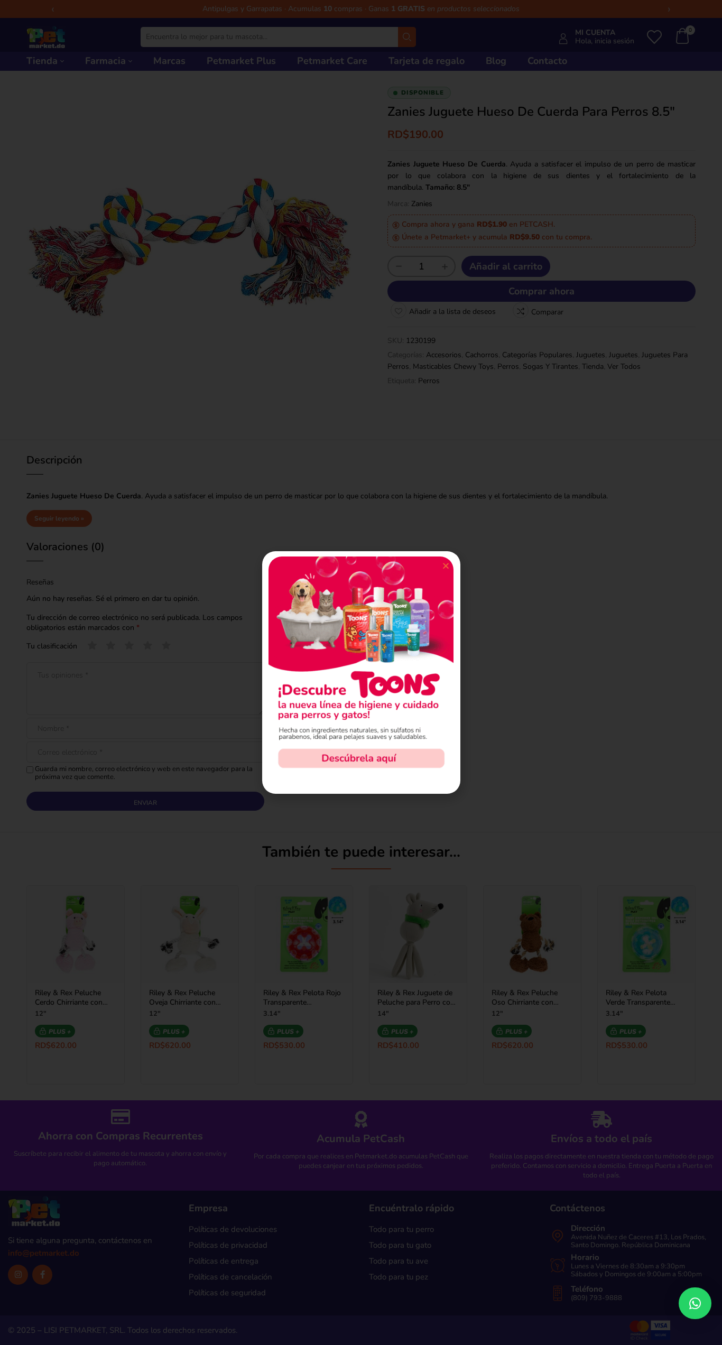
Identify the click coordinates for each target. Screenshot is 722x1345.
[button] (695, 1303)
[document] (361, 672)
